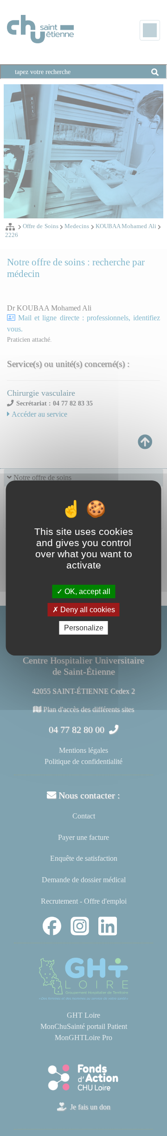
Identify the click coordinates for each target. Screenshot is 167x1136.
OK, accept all (86, 591)
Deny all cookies (86, 610)
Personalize (83, 628)
